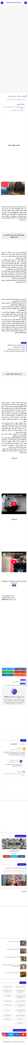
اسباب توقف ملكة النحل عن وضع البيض (20, 996)
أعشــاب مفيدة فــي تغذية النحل (20, 991)
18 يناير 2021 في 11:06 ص (15, 749)
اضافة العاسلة (8, 1001)
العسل (7, 1010)
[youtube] (23, 1035)
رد (23, 757)
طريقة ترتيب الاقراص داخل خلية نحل (15, 349)
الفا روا (20, 1019)
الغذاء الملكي (7, 1015)
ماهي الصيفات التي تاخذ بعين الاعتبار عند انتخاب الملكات (13, 107)
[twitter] (11, 1035)
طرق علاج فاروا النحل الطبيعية (13, 949)
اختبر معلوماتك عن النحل (8, 991)
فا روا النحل (20, 1023)
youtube (6, 856)
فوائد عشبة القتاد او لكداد (18, 347)
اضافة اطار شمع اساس (20, 1001)
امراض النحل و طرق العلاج (13, 941)
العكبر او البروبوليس (20, 1015)
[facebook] (17, 1035)
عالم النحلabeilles (14, 760)
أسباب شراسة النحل (20, 986)
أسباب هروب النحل (8, 986)
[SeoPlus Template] (24, 1042)
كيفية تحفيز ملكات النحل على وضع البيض (15, 868)
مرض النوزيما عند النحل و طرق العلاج (15, 345)
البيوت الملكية (8, 1005)
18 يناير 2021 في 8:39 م (13, 762)
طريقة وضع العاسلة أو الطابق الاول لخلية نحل (14, 351)
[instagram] (5, 1035)
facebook (22, 856)
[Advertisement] (14, 14)
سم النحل (8, 1019)
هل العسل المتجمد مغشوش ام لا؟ (12, 972)
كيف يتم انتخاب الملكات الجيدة (16, 110)
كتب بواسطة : (14, 697)
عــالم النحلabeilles (14, 2)
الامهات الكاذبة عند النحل (20, 1005)
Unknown (19, 748)
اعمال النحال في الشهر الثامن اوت (12, 957)
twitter (14, 856)
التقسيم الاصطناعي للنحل (20, 1010)
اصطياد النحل (7, 995)
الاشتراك (14, 844)
